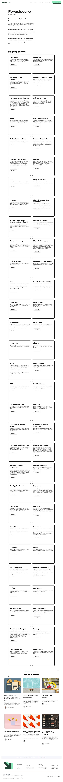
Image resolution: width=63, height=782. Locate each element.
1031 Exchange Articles (55, 765)
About (31, 2)
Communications (57, 776)
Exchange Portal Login (30, 768)
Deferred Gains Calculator (42, 767)
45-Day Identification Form (42, 768)
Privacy (51, 776)
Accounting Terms (41, 765)
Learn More (13, 64)
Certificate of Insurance (30, 767)
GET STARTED (57, 2)
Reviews (41, 2)
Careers (18, 768)
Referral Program (29, 765)
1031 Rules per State (54, 768)
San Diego (5, 778)
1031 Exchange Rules (54, 767)
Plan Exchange (47, 2)
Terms (48, 776)
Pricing (36, 2)
